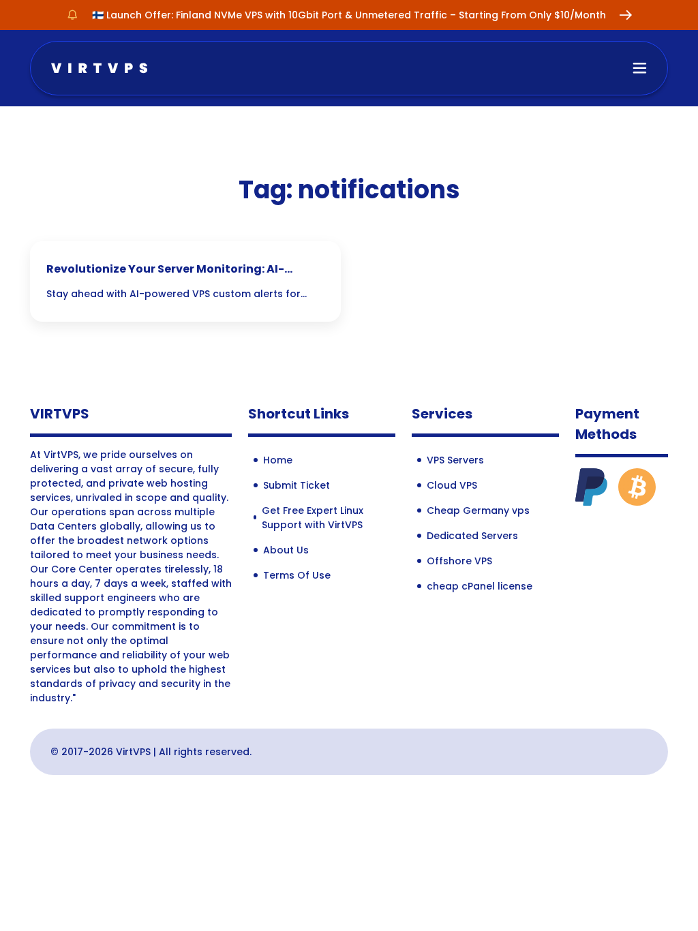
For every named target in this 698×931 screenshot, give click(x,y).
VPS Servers (455, 460)
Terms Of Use (297, 575)
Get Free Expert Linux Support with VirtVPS (312, 518)
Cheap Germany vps (478, 510)
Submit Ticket (296, 485)
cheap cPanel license (479, 586)
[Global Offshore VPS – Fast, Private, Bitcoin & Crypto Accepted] (99, 67)
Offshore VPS (459, 561)
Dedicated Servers (472, 536)
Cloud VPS (452, 485)
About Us (286, 550)
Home (277, 460)
